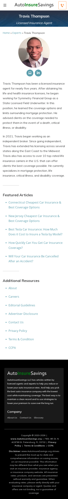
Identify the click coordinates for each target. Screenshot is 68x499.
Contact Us (16, 322)
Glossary (38, 417)
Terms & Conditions (34, 445)
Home (6, 33)
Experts (16, 33)
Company (14, 412)
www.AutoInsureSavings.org (26, 438)
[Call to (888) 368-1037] (62, 5)
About (13, 288)
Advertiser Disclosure (23, 314)
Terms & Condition (21, 339)
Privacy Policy (18, 331)
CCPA (12, 348)
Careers (14, 297)
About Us (12, 417)
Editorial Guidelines (22, 305)
